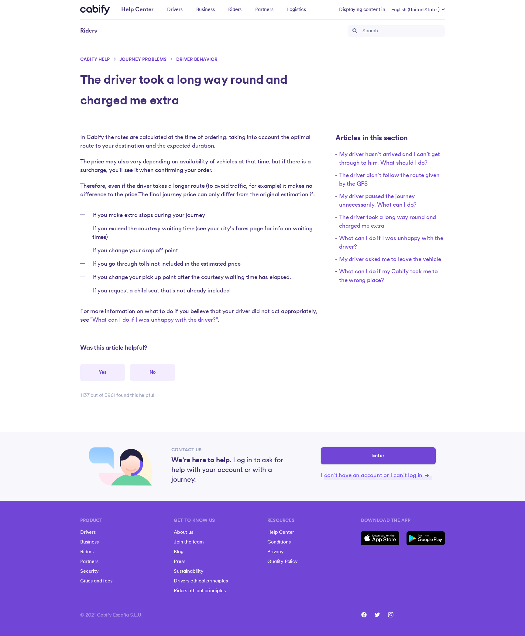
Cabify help (95, 60)
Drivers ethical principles (201, 581)
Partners (264, 9)
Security (89, 571)
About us (183, 532)
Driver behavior (197, 60)
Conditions (278, 542)
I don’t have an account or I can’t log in (372, 476)
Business (205, 9)
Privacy (275, 552)
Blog (178, 552)
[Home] (95, 10)
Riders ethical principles (200, 591)
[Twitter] (377, 615)
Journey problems (143, 60)
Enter (378, 455)
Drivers (175, 9)
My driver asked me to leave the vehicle (390, 260)
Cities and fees (96, 581)
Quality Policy (282, 561)
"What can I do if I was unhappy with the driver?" (154, 320)
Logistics (296, 9)
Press (179, 561)
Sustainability (189, 571)
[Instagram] (391, 615)
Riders (235, 9)
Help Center (280, 532)
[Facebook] (364, 615)
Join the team (189, 542)
